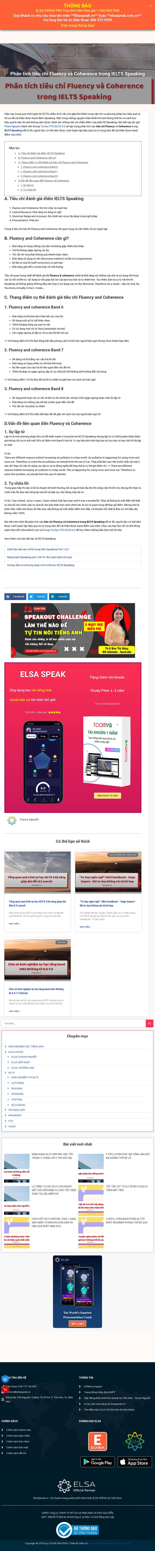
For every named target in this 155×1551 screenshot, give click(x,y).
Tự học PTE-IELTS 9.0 (53, 126)
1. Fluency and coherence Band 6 (39, 166)
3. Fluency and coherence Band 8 (39, 176)
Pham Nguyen (12, 126)
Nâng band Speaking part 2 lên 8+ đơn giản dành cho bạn (39, 557)
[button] (15, 596)
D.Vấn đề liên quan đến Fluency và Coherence (43, 180)
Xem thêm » (14, 924)
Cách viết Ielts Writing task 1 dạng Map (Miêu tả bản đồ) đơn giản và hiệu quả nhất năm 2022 (54, 1222)
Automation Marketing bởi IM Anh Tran (109, 1543)
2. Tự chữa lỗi (28, 189)
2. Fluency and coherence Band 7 (39, 171)
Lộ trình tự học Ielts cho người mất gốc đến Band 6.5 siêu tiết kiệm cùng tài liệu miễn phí (54, 1190)
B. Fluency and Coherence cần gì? (37, 157)
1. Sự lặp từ (27, 185)
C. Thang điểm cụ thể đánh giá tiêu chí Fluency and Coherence (53, 162)
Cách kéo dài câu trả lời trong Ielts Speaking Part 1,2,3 (38, 549)
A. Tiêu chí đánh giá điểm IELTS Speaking (41, 153)
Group (47, 529)
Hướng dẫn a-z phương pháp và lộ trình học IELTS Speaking (40, 565)
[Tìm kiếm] (149, 1023)
